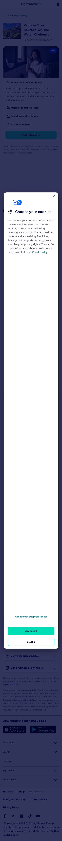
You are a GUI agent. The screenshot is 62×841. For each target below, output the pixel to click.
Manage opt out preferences (31, 616)
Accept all (31, 631)
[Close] (53, 196)
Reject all (31, 641)
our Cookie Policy (37, 252)
